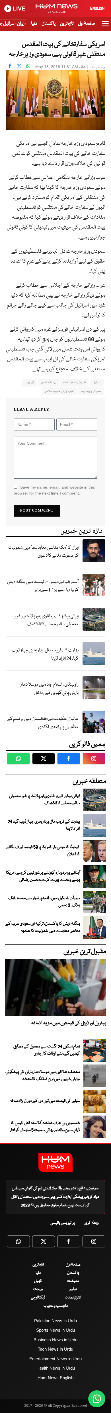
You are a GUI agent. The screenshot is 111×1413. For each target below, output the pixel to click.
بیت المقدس (48, 382)
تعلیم (73, 1289)
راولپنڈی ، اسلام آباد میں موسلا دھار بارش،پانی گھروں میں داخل (49, 688)
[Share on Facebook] (10, 66)
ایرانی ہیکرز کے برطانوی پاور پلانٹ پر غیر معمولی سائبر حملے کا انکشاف (47, 620)
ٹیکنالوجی (38, 1297)
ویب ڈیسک (97, 67)
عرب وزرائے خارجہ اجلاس (59, 391)
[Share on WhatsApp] (28, 66)
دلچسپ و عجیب (56, 1306)
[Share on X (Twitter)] (19, 66)
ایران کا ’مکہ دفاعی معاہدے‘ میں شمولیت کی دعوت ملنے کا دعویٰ (43, 551)
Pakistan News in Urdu (55, 1320)
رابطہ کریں (91, 1223)
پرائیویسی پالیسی (62, 1223)
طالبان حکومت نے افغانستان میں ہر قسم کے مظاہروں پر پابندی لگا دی (43, 723)
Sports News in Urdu (55, 1330)
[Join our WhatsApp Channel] (96, 1398)
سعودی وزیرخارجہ (91, 391)
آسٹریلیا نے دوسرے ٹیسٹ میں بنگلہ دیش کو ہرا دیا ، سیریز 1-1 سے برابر (43, 586)
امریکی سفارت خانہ (74, 382)
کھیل (38, 1281)
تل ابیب (29, 382)
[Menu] (105, 26)
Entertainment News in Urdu (55, 1358)
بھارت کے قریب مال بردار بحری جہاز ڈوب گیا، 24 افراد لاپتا (45, 654)
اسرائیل (97, 382)
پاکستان (49, 23)
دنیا (34, 23)
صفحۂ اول (86, 23)
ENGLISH (97, 8)
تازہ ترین (66, 23)
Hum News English (55, 1377)
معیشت (73, 1281)
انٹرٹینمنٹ (73, 1297)
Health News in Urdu (55, 1368)
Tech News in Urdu (55, 1349)
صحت (38, 1289)
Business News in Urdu (55, 1339)
